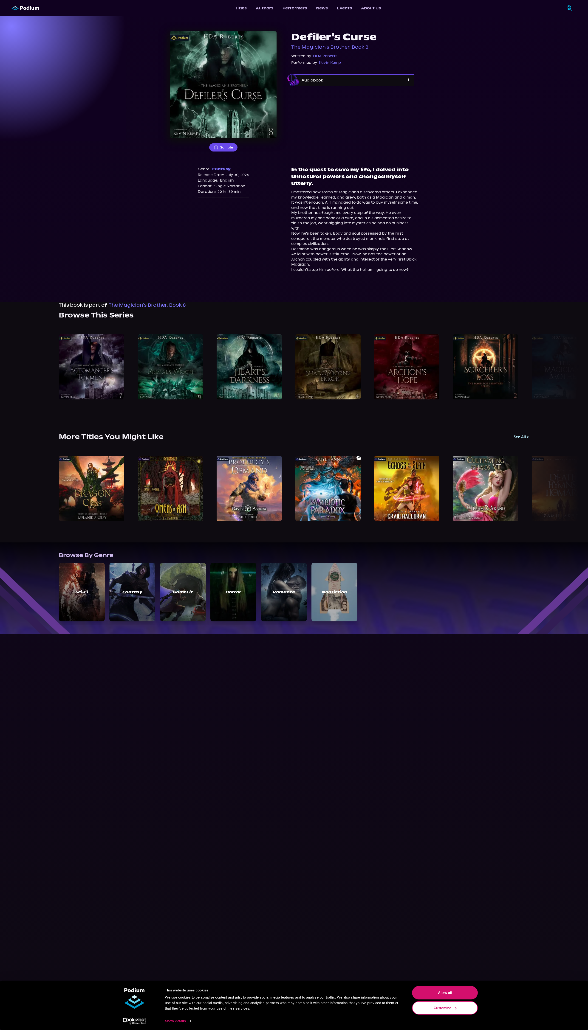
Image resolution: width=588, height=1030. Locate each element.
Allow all (445, 993)
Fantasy (221, 169)
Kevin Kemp (330, 62)
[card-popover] (92, 367)
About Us (371, 8)
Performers (295, 8)
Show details (175, 1021)
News (322, 8)
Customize (442, 1008)
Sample (226, 147)
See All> (521, 436)
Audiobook (312, 80)
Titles (241, 8)
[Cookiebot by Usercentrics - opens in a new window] (134, 1021)
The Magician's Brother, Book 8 (329, 47)
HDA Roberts (325, 56)
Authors (264, 8)
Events (344, 8)
